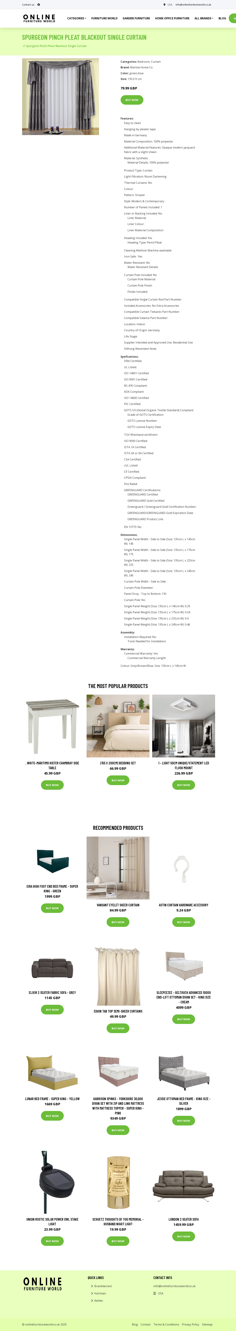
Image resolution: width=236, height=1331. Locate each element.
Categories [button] (75, 18)
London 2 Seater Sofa (184, 1219)
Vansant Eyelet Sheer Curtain (118, 905)
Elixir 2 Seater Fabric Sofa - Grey (52, 992)
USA (170, 4)
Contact (146, 1324)
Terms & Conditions (166, 1324)
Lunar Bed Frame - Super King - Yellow (52, 1098)
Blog (222, 18)
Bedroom (144, 62)
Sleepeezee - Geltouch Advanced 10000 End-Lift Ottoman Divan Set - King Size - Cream (184, 997)
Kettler (98, 1301)
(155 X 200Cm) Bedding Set (118, 763)
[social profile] (38, 4)
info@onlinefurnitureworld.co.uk (193, 4)
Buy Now (132, 100)
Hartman (100, 1293)
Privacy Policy (190, 1324)
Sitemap (207, 1324)
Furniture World (104, 18)
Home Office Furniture (172, 18)
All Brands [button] (203, 18)
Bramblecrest (103, 1286)
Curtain (156, 62)
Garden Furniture (136, 18)
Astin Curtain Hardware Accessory (183, 905)
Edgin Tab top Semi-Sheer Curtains (118, 1011)
